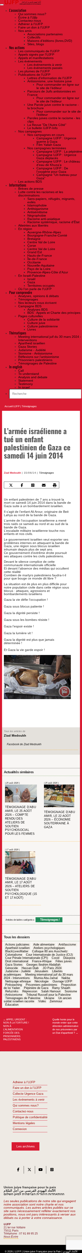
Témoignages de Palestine (22, 998)
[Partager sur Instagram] (33, 485)
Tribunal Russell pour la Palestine (48, 994)
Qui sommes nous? (25, 1105)
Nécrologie (42, 981)
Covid (55, 958)
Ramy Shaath (61, 988)
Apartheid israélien (17, 948)
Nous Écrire (11, 1236)
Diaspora (69, 958)
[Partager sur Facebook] (22, 485)
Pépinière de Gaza (36, 988)
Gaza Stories (14, 964)
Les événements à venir (28, 1099)
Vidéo (42, 1001)
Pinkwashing (13, 984)
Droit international (16, 961)
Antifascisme (67, 944)
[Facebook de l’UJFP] (18, 1171)
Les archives (25, 1146)
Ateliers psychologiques (49, 948)
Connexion (20, 1129)
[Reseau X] (29, 1171)
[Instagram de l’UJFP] (52, 1171)
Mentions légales (24, 1123)
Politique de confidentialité (30, 1117)
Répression (29, 991)
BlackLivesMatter (16, 951)
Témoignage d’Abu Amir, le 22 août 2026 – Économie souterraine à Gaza (59, 820)
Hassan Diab (30, 968)
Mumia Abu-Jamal (46, 978)
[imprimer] (55, 485)
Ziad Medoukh (12, 472)
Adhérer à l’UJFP (24, 1082)
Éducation (11, 1005)
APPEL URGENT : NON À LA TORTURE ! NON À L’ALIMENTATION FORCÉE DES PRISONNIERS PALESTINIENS (16, 1029)
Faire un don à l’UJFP (27, 1088)
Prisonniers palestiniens (41, 984)
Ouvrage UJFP (62, 981)
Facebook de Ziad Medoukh (24, 744)
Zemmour (56, 1001)
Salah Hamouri (51, 991)
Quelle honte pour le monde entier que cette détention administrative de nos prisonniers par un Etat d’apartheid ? (65, 1026)
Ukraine (49, 998)
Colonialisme (13, 954)
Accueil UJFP (12, 406)
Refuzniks (11, 991)
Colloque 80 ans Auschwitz (50, 951)
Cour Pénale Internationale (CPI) (26, 958)
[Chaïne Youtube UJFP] (40, 1171)
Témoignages (29, 406)
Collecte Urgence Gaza (28, 1093)
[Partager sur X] (11, 485)
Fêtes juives (64, 961)
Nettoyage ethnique (18, 981)
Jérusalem (41, 971)
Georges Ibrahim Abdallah (43, 964)
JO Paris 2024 (52, 968)
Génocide (11, 968)
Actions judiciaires (17, 944)
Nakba (66, 978)
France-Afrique (41, 961)
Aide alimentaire (43, 944)
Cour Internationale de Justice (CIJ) (49, 954)
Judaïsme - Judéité (18, 971)
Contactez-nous (23, 1111)
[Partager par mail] (44, 485)
